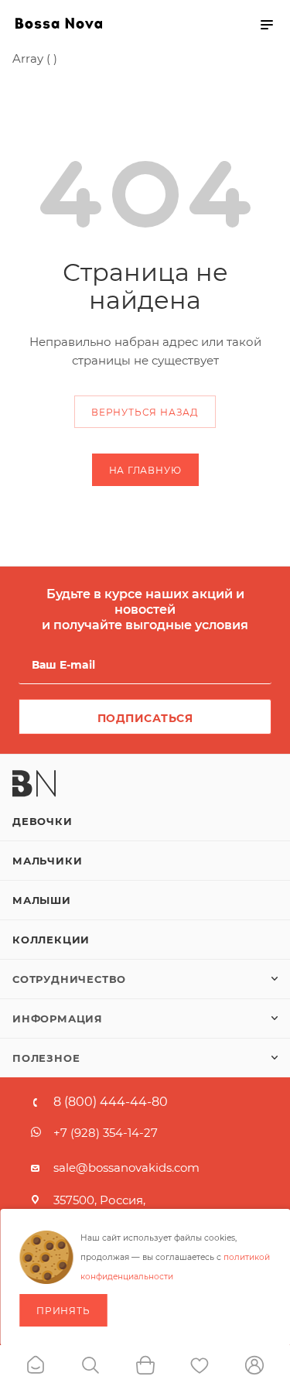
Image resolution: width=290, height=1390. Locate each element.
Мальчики (47, 860)
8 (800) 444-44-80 (110, 1102)
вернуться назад (145, 412)
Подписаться (145, 718)
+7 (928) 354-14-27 (105, 1132)
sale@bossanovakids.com (126, 1167)
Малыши (41, 900)
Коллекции (51, 939)
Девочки (42, 821)
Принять (63, 1310)
